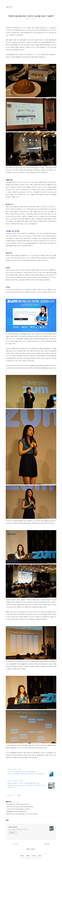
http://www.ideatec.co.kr (13, 769)
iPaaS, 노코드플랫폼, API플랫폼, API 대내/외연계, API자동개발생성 (26, 773)
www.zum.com (34, 54)
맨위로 (39, 855)
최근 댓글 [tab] (46, 844)
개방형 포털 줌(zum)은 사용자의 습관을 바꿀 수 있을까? (31, 16)
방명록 (27, 855)
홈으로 (22, 855)
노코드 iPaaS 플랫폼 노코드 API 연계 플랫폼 (21, 771)
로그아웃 (34, 855)
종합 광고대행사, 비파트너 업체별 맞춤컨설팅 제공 (23, 783)
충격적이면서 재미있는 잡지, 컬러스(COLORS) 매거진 (20, 806)
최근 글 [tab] (15, 844)
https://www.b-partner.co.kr (13, 780)
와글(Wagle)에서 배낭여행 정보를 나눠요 (17, 811)
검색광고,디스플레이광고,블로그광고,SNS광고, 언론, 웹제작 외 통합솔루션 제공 (26, 786)
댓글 (7, 820)
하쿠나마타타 (12, 827)
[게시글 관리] (13, 795)
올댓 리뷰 (8, 802)
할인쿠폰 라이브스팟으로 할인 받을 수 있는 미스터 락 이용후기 (22, 814)
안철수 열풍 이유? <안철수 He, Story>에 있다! (18, 804)
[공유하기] (11, 795)
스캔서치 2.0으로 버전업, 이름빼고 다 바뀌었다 (18, 809)
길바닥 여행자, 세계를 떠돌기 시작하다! (18, 829)
